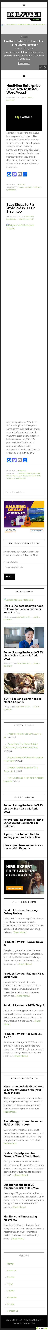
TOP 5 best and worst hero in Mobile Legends (22, 700)
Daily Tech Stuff (24, 16)
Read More (24, 63)
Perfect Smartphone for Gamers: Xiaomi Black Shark (22, 1155)
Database (22, 473)
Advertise (11, 1297)
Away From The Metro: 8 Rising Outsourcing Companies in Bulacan (23, 823)
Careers (11, 1290)
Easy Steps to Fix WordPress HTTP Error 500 (20, 208)
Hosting (28, 187)
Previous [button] (41, 67)
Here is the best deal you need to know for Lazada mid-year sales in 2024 (23, 609)
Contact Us (12, 1311)
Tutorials (24, 37)
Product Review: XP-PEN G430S (24, 1005)
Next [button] (45, 67)
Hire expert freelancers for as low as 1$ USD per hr (23, 847)
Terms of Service (29, 1323)
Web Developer (29, 476)
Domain (21, 187)
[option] (24, 47)
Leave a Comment (26, 219)
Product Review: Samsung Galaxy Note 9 (21, 912)
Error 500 (31, 473)
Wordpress (11, 190)
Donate (10, 1304)
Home (10, 1264)
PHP (20, 476)
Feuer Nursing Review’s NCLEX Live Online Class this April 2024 (23, 655)
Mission (10, 1277)
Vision (10, 1284)
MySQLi (15, 476)
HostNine (37, 187)
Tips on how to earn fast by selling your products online (22, 836)
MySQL (9, 476)
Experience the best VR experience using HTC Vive (21, 1186)
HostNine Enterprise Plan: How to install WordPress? (23, 89)
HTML (38, 473)
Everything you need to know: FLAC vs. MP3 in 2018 (23, 1123)
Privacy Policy (17, 1323)
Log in (39, 1320)
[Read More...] (20, 932)
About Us (11, 1270)
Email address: (11, 562)
